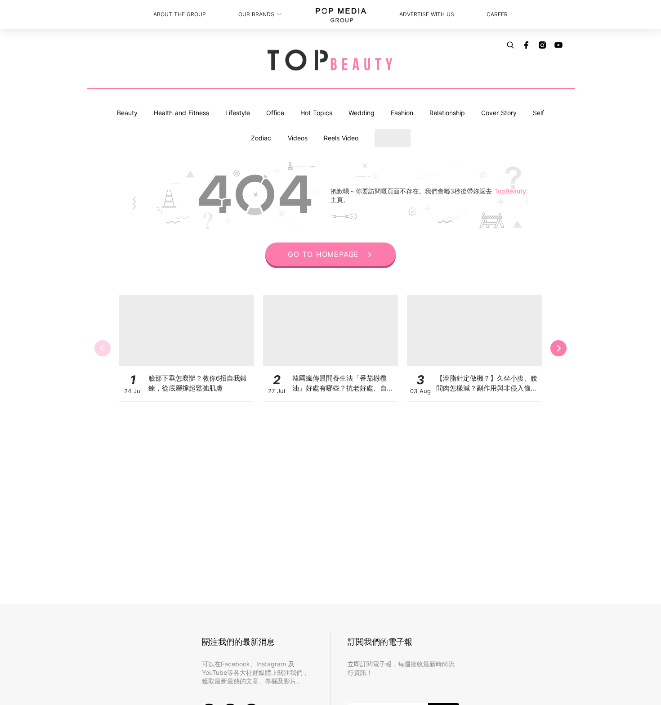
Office (275, 113)
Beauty (127, 113)
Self (538, 113)
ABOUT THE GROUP (179, 14)
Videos (298, 138)
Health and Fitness (181, 113)
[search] (510, 45)
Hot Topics (316, 113)
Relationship (447, 113)
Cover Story (499, 113)
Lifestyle (237, 113)
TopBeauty (510, 191)
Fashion (402, 113)
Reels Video (341, 138)
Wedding (361, 113)
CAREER (497, 14)
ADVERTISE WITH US (426, 14)
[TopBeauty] (330, 60)
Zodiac (261, 138)
